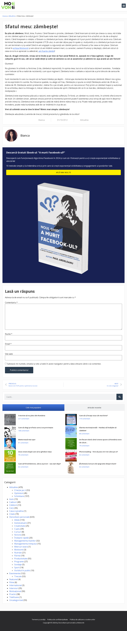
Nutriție (18, 552)
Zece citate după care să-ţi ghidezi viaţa (35, 452)
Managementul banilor (25, 540)
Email (8, 344)
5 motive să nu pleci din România (31, 415)
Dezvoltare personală (19, 517)
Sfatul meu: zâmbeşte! (31, 26)
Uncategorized (16, 600)
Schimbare (19, 496)
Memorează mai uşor (26, 439)
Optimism (18, 493)
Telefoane (14, 597)
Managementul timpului (25, 543)
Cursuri (17, 531)
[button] (124, 6)
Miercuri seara (21, 546)
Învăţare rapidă (21, 537)
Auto (11, 499)
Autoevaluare (20, 523)
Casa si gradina (16, 511)
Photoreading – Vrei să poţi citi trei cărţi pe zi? (98, 452)
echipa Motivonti (21, 48)
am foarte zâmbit (47, 51)
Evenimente (14, 573)
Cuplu (17, 528)
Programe (19, 561)
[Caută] (119, 397)
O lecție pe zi (20, 490)
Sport (16, 567)
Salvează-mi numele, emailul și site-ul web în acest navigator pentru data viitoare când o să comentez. (54, 364)
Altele (16, 520)
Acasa (4, 16)
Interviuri (13, 588)
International (15, 585)
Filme (11, 582)
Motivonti (18, 549)
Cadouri (13, 502)
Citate (12, 514)
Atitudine (12, 16)
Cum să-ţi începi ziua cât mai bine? (93, 415)
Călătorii (13, 505)
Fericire (17, 534)
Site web (9, 354)
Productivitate (20, 558)
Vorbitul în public (22, 570)
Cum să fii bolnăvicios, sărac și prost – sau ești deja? (39, 464)
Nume (8, 334)
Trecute (18, 576)
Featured (13, 579)
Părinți (17, 555)
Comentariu (11, 302)
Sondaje (18, 564)
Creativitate (19, 526)
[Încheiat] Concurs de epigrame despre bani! (97, 464)
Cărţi (11, 508)
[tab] (33, 407)
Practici (12, 594)
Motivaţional (15, 591)
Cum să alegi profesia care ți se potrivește (35, 427)
